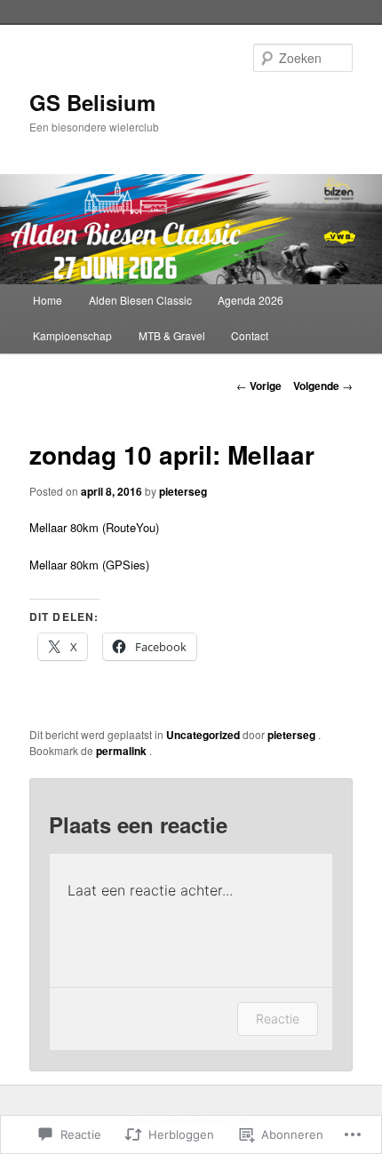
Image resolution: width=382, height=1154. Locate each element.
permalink (122, 751)
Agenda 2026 (250, 299)
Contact (249, 335)
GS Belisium (92, 102)
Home (47, 299)
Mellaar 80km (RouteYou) (94, 527)
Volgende (323, 386)
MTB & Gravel (172, 335)
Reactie (277, 1018)
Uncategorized (203, 735)
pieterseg (183, 491)
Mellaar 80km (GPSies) (89, 564)
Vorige (259, 386)
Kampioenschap (72, 335)
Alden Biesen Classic (140, 299)
